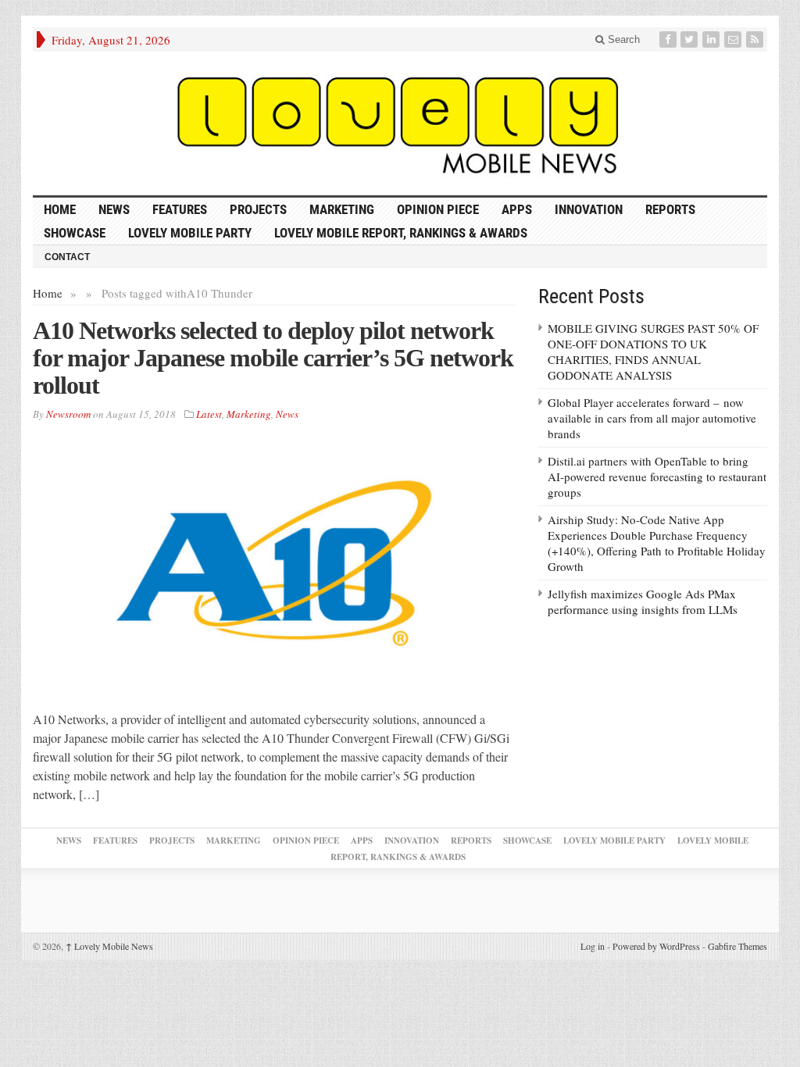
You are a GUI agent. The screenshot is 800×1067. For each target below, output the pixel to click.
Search (622, 39)
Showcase (74, 233)
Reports (670, 209)
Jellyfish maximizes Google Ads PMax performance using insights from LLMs (643, 601)
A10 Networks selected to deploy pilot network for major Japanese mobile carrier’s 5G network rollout (273, 357)
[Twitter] (691, 39)
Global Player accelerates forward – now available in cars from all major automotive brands (652, 417)
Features (179, 209)
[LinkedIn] (712, 39)
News (114, 209)
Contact (67, 257)
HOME (60, 209)
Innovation (589, 209)
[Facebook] (669, 39)
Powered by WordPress (656, 946)
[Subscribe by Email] (734, 39)
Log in (592, 946)
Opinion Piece (438, 209)
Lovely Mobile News (109, 946)
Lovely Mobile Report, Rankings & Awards (400, 233)
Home (47, 293)
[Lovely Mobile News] (400, 123)
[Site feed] (756, 39)
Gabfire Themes (737, 946)
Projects (258, 209)
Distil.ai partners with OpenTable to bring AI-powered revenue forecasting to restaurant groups (657, 476)
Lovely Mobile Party (190, 233)
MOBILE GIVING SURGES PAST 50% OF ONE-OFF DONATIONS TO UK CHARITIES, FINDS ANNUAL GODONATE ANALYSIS (653, 351)
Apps (517, 209)
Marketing (341, 209)
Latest (209, 414)
